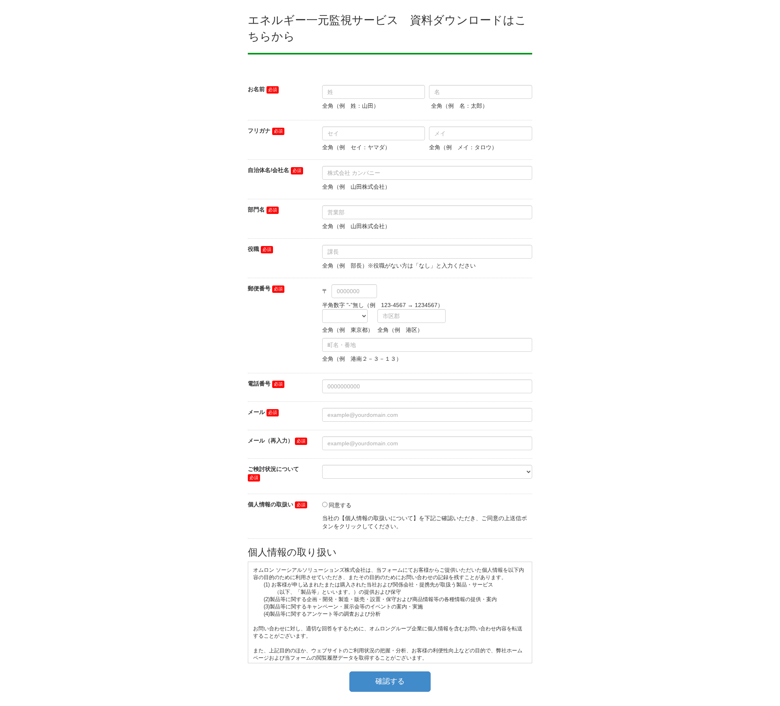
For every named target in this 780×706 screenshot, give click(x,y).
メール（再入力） (270, 440)
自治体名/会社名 (268, 170)
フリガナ (259, 130)
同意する (340, 505)
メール (256, 412)
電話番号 (259, 383)
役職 (253, 249)
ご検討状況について (273, 469)
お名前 (256, 89)
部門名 (256, 209)
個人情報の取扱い (270, 504)
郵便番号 (259, 288)
